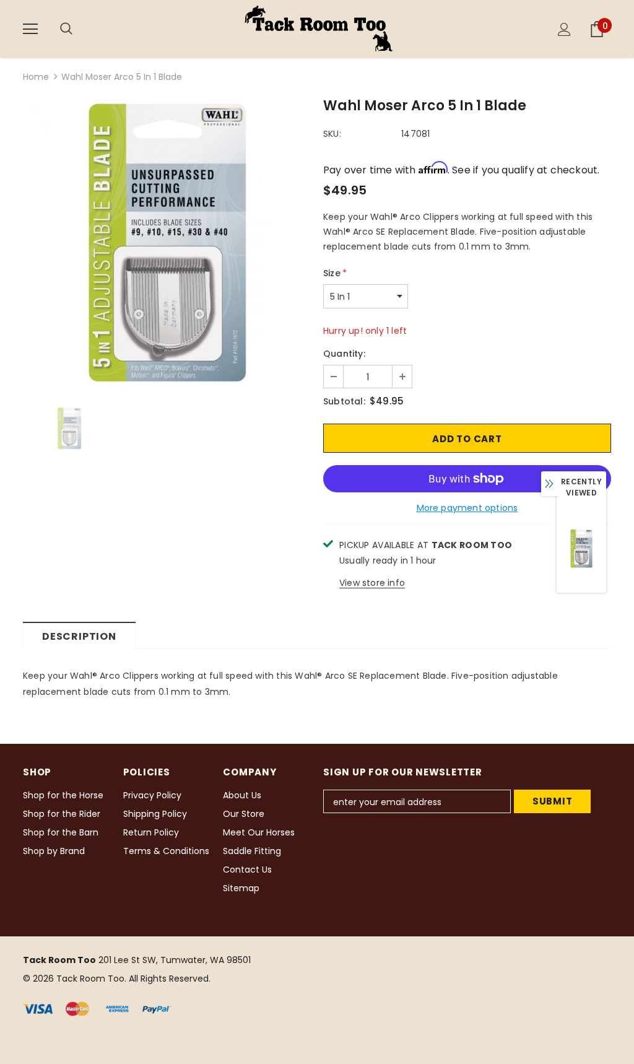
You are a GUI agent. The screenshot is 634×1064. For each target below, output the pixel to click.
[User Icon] (564, 29)
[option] (167, 244)
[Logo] (318, 28)
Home (36, 77)
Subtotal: (344, 401)
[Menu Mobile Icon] (30, 29)
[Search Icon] (78, 29)
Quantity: (344, 353)
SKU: (332, 134)
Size (335, 273)
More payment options (467, 508)
